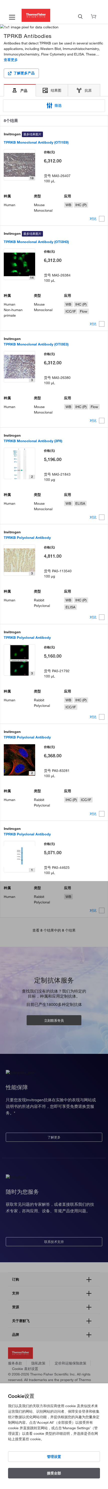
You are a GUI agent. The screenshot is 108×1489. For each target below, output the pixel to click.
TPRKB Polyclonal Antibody (27, 537)
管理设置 (54, 1456)
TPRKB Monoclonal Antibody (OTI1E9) (36, 142)
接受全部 (54, 1473)
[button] (54, 105)
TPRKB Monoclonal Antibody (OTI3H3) (36, 242)
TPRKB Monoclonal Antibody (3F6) (33, 441)
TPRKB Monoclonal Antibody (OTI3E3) (36, 344)
